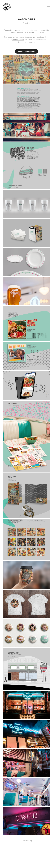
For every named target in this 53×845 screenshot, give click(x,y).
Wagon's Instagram (26, 51)
